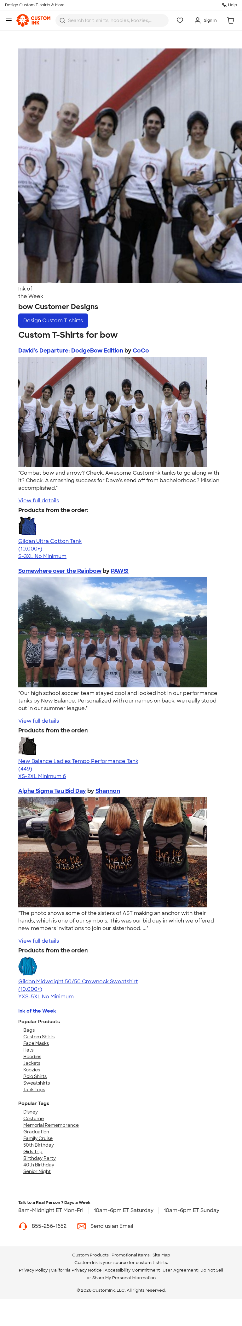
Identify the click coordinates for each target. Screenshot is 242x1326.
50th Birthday (38, 1145)
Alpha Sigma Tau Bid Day (52, 791)
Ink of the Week (37, 1011)
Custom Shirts (39, 1037)
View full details (38, 500)
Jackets (31, 1063)
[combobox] (112, 20)
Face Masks (36, 1043)
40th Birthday (38, 1165)
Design (53, 320)
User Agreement (180, 1270)
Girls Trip (33, 1151)
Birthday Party (39, 1158)
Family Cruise (38, 1138)
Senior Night (37, 1171)
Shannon (107, 791)
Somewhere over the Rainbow (59, 571)
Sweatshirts (36, 1083)
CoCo (141, 350)
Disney (30, 1112)
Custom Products (90, 1255)
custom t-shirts (151, 1262)
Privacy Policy (33, 1270)
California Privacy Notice (76, 1270)
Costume (33, 1118)
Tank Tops (34, 1089)
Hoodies (32, 1056)
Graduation (36, 1132)
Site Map (161, 1255)
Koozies (31, 1070)
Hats (28, 1050)
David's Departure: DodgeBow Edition (70, 350)
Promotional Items (131, 1255)
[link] (33, 20)
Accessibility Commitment (132, 1270)
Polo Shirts (35, 1076)
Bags (29, 1030)
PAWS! (120, 571)
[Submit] (62, 20)
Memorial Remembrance (51, 1125)
